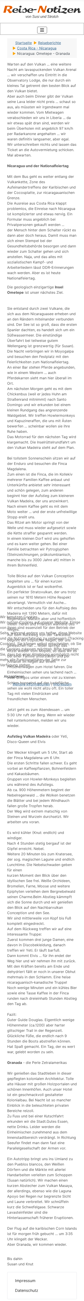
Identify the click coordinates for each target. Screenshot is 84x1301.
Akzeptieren (14, 676)
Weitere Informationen (31, 684)
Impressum (62, 684)
